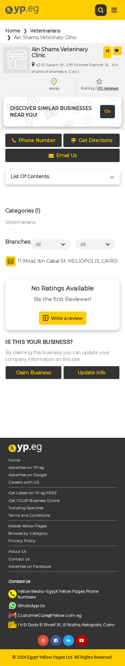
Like (117, 50)
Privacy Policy (22, 540)
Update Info (92, 373)
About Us (17, 551)
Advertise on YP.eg (26, 467)
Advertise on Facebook (29, 566)
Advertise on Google (27, 474)
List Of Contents (30, 176)
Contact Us (19, 558)
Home (12, 31)
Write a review (66, 318)
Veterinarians (45, 31)
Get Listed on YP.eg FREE (32, 492)
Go (107, 111)
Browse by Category (28, 533)
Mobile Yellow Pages (27, 525)
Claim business (33, 373)
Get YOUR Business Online (34, 500)
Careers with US (23, 482)
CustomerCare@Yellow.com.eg (50, 615)
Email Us (66, 155)
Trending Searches (25, 507)
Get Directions (95, 140)
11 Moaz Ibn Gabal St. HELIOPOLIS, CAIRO (67, 261)
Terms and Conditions (29, 515)
